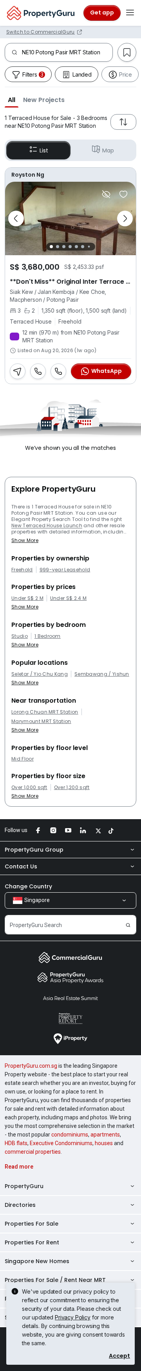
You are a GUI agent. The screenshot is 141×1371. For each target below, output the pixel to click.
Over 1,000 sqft (29, 787)
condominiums (69, 1134)
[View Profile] (70, 175)
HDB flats (16, 1143)
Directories (20, 1205)
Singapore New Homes (37, 1261)
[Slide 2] (57, 246)
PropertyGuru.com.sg (31, 1066)
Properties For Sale (31, 1224)
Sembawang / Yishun (101, 674)
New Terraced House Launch (46, 525)
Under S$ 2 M (27, 598)
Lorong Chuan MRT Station (44, 712)
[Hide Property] (106, 194)
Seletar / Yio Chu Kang (39, 674)
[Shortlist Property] (123, 194)
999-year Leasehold (65, 570)
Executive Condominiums (61, 1143)
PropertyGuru (24, 1186)
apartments (105, 1134)
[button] (11, 99)
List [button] (44, 150)
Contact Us (21, 866)
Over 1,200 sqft (72, 787)
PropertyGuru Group (34, 850)
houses (104, 1143)
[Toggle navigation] (130, 13)
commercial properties (33, 1152)
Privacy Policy (72, 1317)
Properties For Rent (32, 1242)
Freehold (22, 570)
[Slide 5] (76, 246)
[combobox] (67, 52)
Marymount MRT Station (41, 721)
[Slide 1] (51, 246)
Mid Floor (22, 759)
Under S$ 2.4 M (68, 598)
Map (108, 150)
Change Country (28, 886)
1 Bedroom (47, 636)
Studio (19, 636)
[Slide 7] (89, 246)
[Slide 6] (82, 246)
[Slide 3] (63, 246)
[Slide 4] (70, 246)
